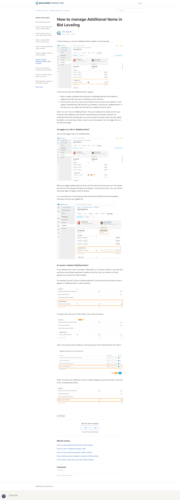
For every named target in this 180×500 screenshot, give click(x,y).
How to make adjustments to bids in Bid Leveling (44, 28)
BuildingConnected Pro (55, 10)
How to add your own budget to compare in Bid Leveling (77, 456)
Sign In (140, 3)
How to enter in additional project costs (71, 449)
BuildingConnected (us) (42, 10)
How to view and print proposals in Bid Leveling (44, 69)
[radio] (85, 428)
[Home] (50, 4)
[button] (4, 496)
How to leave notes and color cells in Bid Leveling (44, 34)
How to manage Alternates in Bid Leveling (44, 47)
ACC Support (67, 32)
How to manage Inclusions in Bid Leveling (44, 54)
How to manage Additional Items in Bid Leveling (43, 61)
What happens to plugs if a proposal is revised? (44, 82)
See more (39, 87)
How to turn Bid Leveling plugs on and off (43, 75)
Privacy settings (13, 495)
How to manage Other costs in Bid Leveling (43, 41)
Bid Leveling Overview (43, 22)
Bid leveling (66, 10)
